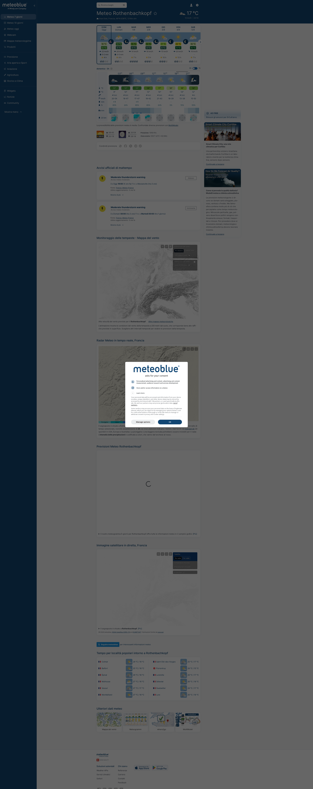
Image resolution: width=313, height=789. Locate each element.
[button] (156, 393)
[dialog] (156, 394)
